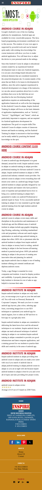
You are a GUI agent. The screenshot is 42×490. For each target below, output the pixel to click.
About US (21, 454)
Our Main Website (21, 469)
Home (21, 452)
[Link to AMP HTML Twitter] (19, 482)
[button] (3, 3)
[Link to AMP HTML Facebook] (14, 482)
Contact (21, 456)
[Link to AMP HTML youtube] (28, 482)
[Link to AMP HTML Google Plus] (23, 482)
